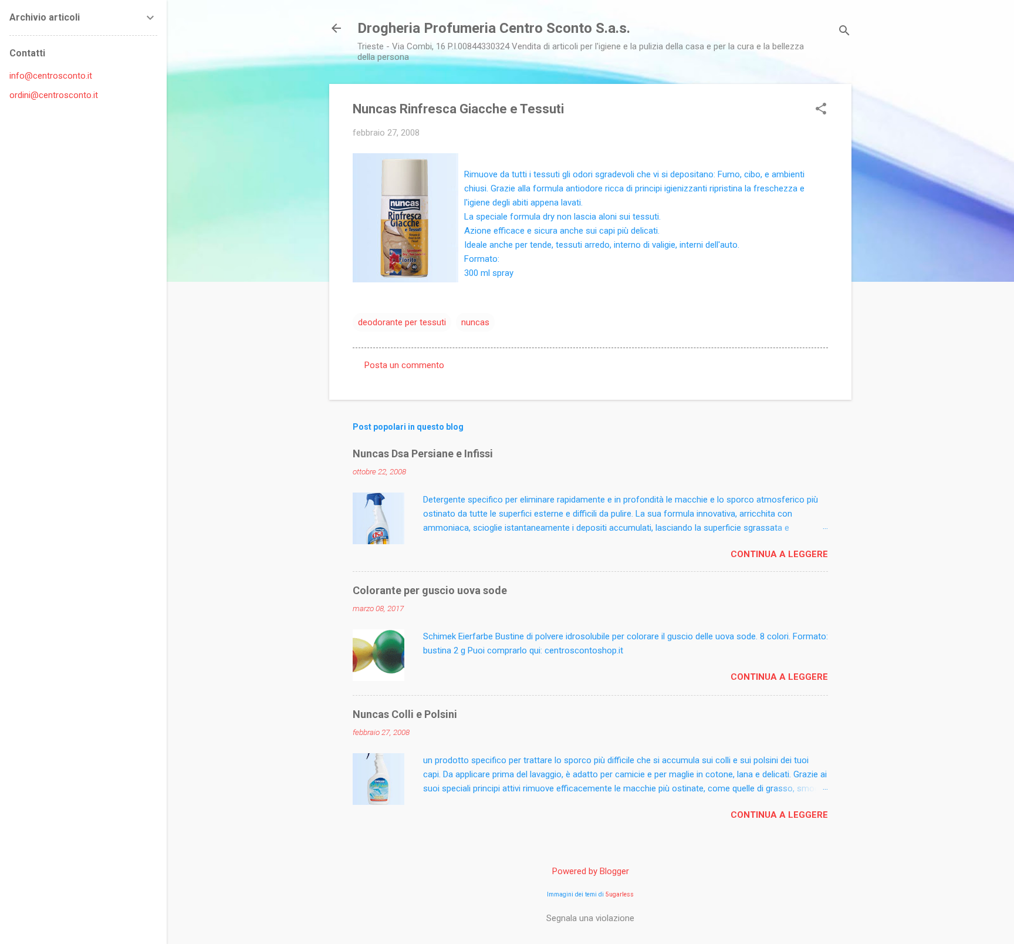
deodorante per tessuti (402, 322)
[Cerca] (844, 32)
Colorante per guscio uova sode (430, 590)
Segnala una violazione (590, 918)
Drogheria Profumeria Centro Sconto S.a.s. (493, 28)
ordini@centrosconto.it (53, 95)
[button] (821, 110)
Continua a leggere (779, 554)
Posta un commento (404, 365)
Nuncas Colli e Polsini (405, 714)
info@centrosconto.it (50, 75)
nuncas (475, 322)
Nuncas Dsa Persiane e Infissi (423, 453)
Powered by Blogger (590, 871)
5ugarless (620, 894)
